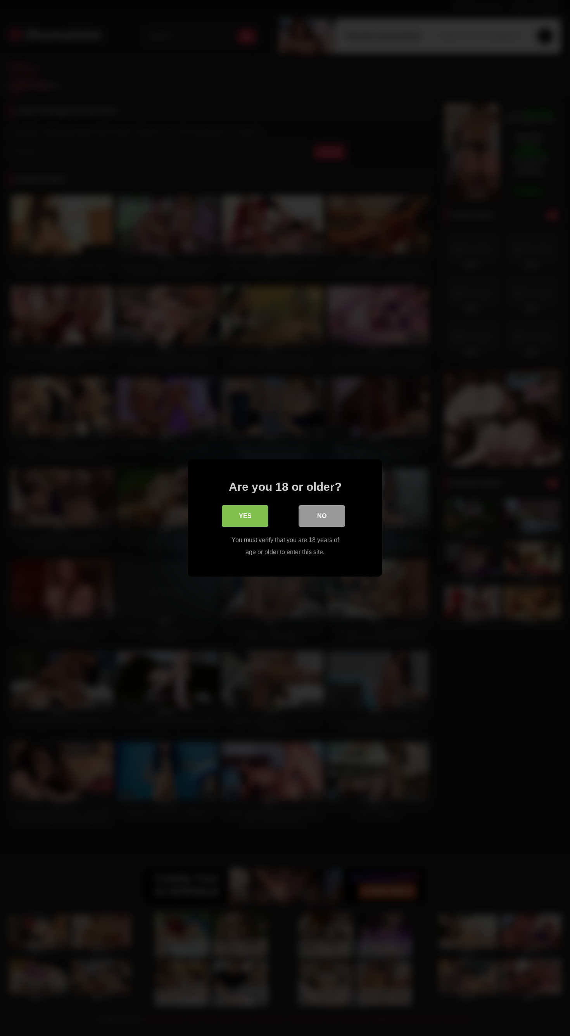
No (321, 516)
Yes (245, 516)
